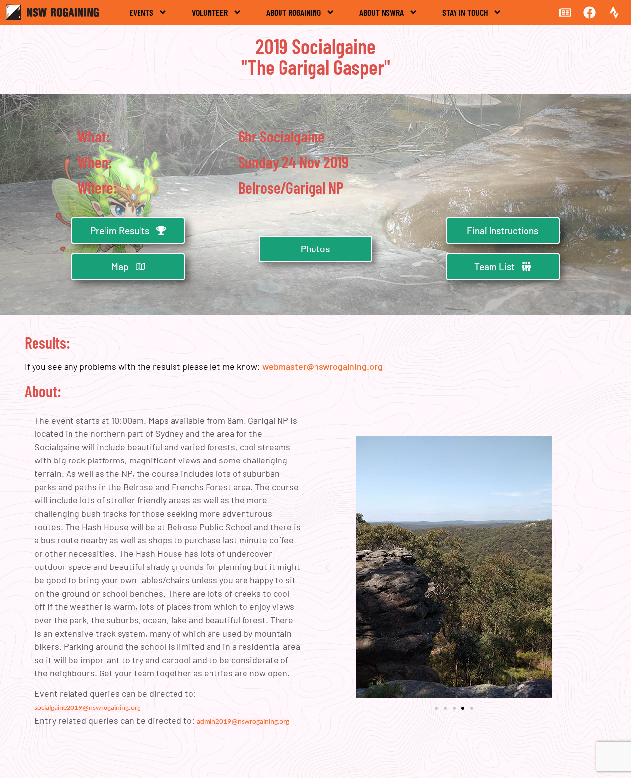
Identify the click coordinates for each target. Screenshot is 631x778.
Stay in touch (465, 12)
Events (141, 12)
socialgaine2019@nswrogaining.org (87, 708)
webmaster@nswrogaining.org (322, 366)
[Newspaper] (564, 12)
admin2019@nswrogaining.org (243, 722)
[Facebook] (589, 12)
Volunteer (210, 12)
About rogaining (293, 12)
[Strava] (613, 12)
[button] (327, 568)
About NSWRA (381, 12)
